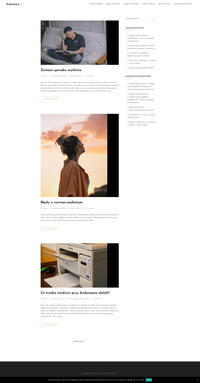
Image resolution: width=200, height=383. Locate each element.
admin (45, 76)
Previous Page (78, 341)
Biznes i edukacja (113, 4)
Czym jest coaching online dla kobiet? (141, 68)
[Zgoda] (197, 380)
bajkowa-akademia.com (137, 84)
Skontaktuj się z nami (183, 4)
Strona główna (96, 4)
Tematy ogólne (148, 4)
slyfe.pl (131, 122)
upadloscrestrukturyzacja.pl (138, 94)
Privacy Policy (165, 4)
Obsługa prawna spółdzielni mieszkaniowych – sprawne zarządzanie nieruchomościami (140, 38)
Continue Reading (48, 99)
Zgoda (149, 380)
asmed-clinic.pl (133, 115)
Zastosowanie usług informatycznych (141, 110)
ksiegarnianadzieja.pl (136, 107)
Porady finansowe (131, 4)
